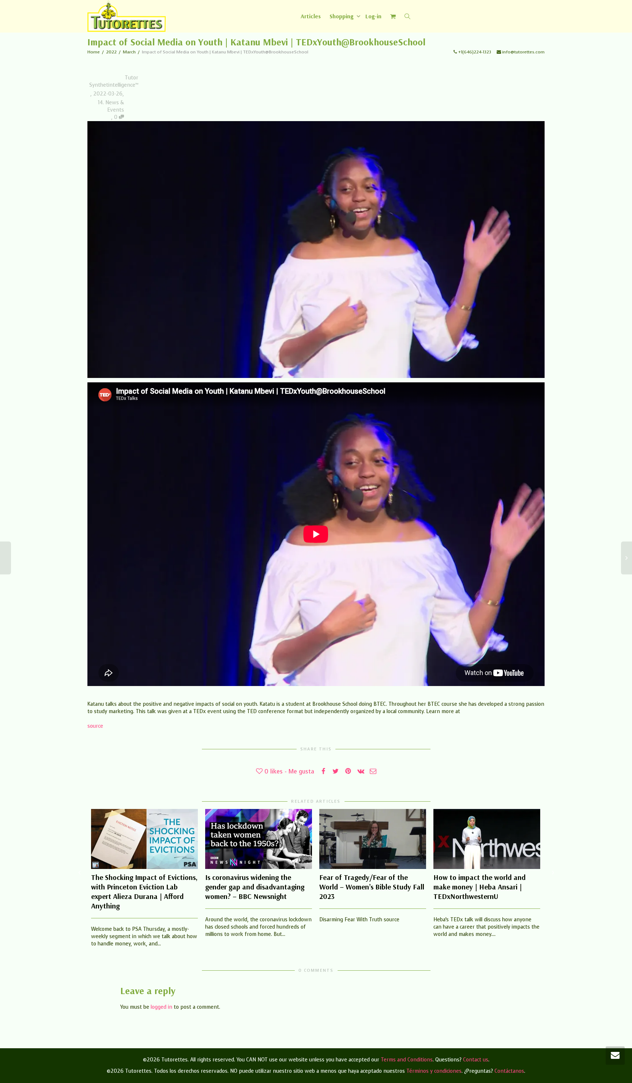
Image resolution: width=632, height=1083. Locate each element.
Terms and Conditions (407, 1059)
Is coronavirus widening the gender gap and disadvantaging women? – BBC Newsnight (254, 887)
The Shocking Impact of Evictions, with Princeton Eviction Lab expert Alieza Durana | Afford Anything (144, 891)
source (95, 726)
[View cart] (393, 16)
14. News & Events (111, 106)
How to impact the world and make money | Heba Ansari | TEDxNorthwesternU (479, 887)
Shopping (342, 16)
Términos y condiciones (434, 1071)
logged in (161, 1007)
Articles (311, 16)
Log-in (373, 16)
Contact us (475, 1059)
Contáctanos (509, 1071)
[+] (144, 839)
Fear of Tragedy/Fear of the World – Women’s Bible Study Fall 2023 (371, 887)
